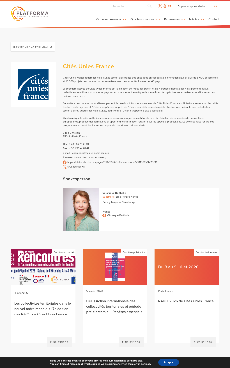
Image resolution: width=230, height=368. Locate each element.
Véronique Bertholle (118, 215)
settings (145, 364)
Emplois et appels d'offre (191, 6)
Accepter (169, 362)
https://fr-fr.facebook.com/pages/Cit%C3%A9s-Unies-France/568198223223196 (112, 162)
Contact (213, 19)
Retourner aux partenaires (33, 47)
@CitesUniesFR (76, 166)
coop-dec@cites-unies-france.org (90, 153)
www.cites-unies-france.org (90, 157)
